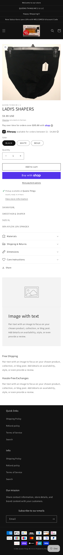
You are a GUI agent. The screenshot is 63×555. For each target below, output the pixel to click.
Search (9, 439)
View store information (16, 199)
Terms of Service (14, 432)
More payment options (31, 183)
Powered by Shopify (42, 549)
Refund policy (13, 425)
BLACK (9, 143)
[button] (3, 30)
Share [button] (8, 267)
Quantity (6, 150)
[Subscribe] (53, 519)
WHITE (23, 143)
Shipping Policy (13, 418)
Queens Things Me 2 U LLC (27, 549)
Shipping (5, 120)
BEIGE (37, 143)
